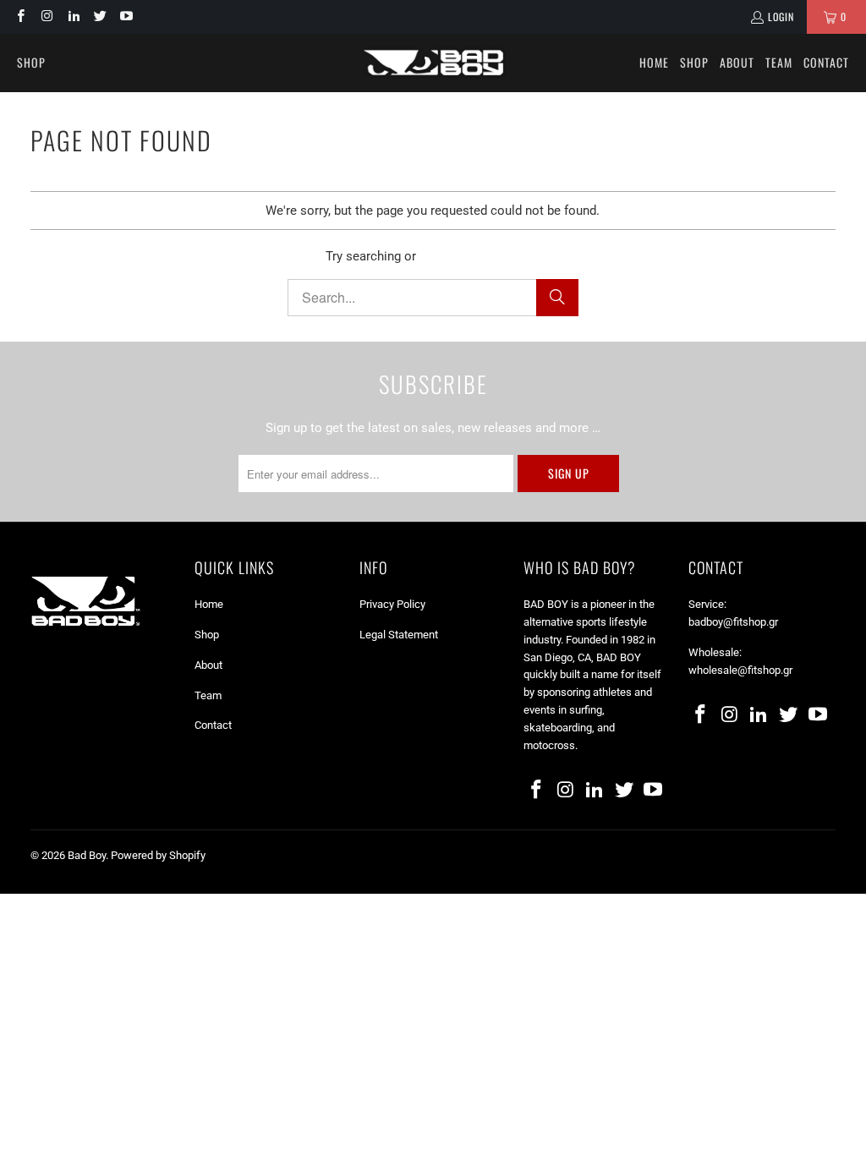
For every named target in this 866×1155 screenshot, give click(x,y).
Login (781, 16)
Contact (213, 725)
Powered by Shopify (158, 855)
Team (208, 695)
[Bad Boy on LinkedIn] (73, 16)
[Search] (557, 297)
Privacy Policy (392, 604)
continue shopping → (479, 256)
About (208, 665)
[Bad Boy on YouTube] (125, 16)
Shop (207, 634)
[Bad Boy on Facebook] (20, 16)
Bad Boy (87, 855)
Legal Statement (398, 634)
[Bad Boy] (433, 62)
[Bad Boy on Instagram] (46, 16)
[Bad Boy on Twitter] (99, 16)
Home (209, 604)
